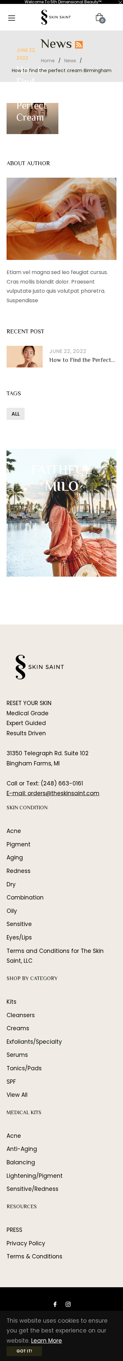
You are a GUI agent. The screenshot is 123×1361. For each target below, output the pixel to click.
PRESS (14, 1230)
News (70, 60)
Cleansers (21, 1015)
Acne (14, 831)
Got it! (24, 1351)
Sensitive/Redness (32, 1189)
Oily (12, 911)
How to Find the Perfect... (82, 361)
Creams (18, 1028)
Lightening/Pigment (35, 1176)
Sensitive (19, 924)
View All (17, 1095)
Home (48, 60)
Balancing (21, 1162)
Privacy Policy (26, 1243)
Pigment (19, 844)
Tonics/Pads (24, 1068)
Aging (15, 857)
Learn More (46, 1341)
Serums (17, 1055)
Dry (11, 884)
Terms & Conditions (34, 1256)
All (15, 413)
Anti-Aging (22, 1149)
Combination (25, 897)
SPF (11, 1082)
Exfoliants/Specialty (34, 1042)
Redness (19, 871)
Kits (11, 1002)
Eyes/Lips (19, 937)
